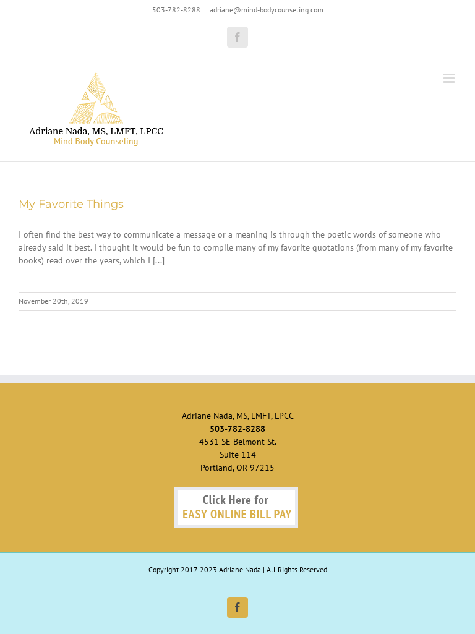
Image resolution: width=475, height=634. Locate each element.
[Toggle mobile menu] (449, 78)
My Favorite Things (71, 204)
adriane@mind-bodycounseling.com (266, 9)
